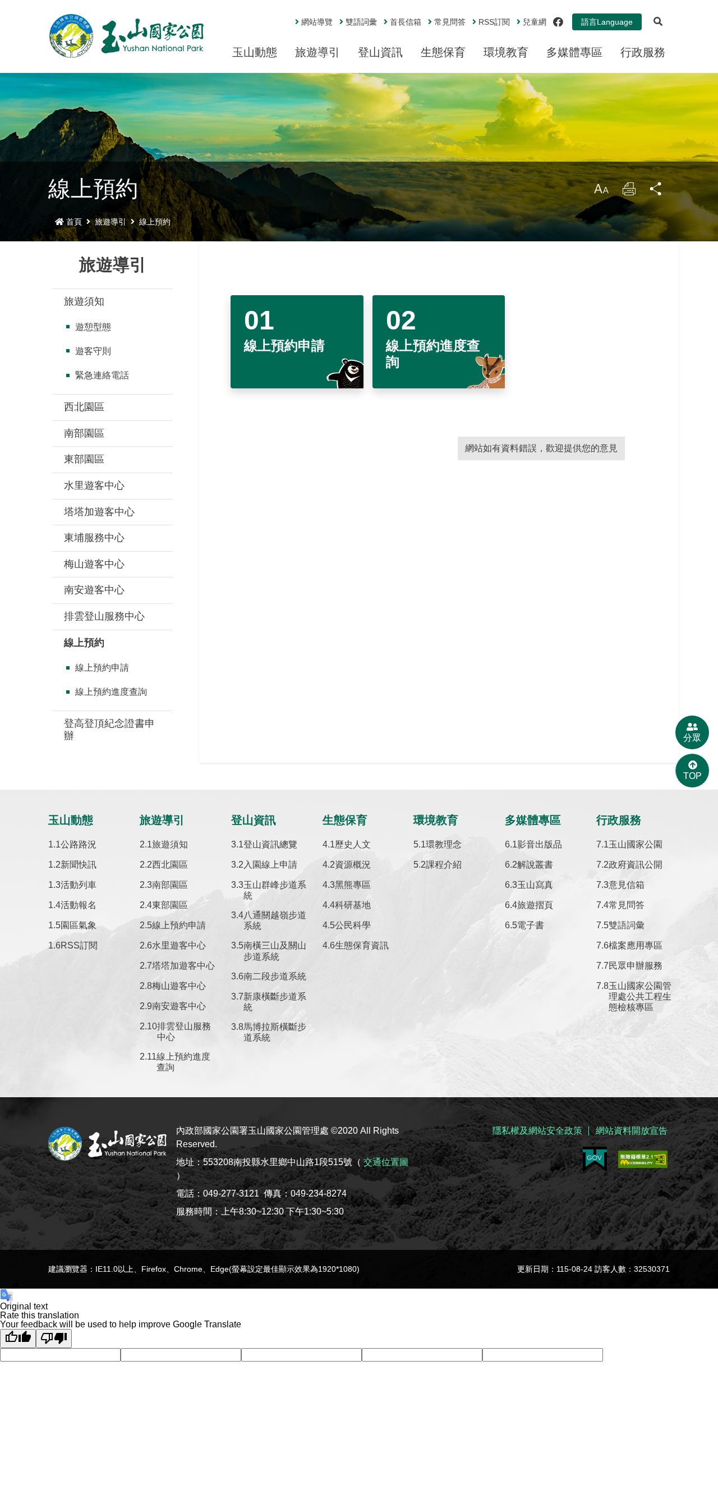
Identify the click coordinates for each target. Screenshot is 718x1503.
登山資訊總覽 (270, 844)
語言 (607, 21)
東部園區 (84, 459)
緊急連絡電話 (102, 375)
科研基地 (353, 905)
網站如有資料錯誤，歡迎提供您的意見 (541, 448)
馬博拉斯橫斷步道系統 (274, 1032)
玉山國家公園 (635, 844)
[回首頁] (126, 35)
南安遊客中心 (94, 589)
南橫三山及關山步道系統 (274, 951)
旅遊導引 (317, 52)
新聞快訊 (78, 864)
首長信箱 (405, 22)
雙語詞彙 (361, 22)
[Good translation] (18, 1338)
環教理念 (444, 844)
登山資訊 (380, 52)
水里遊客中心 (94, 485)
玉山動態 (254, 52)
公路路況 (78, 844)
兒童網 (534, 22)
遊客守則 (93, 351)
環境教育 (506, 52)
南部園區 (84, 433)
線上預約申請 (102, 667)
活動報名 (78, 905)
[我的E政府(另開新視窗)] (595, 1159)
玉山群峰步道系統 (274, 890)
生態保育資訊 (362, 945)
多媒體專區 (574, 52)
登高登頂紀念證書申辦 (109, 729)
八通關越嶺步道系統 (274, 920)
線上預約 (155, 221)
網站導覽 (317, 22)
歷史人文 (353, 844)
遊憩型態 (93, 327)
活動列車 (78, 885)
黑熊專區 (353, 885)
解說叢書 (535, 864)
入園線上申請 (270, 864)
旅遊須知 (84, 301)
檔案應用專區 (635, 945)
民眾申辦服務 (635, 965)
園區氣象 (78, 925)
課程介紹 (444, 864)
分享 (656, 191)
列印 (628, 191)
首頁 (74, 221)
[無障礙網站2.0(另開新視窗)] (643, 1159)
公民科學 (353, 925)
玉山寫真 (535, 885)
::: (287, 17)
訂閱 (494, 22)
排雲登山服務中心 (104, 616)
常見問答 (450, 22)
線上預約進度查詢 (111, 691)
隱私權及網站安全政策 (537, 1130)
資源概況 (353, 864)
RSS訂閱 (79, 945)
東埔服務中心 (94, 537)
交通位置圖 (385, 1162)
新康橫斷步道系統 (274, 1002)
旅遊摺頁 (535, 905)
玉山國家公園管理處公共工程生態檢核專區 (640, 996)
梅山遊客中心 (94, 564)
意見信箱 (627, 885)
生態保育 (443, 52)
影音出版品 (539, 844)
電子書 (530, 925)
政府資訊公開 (635, 864)
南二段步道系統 (274, 976)
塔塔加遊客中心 (99, 511)
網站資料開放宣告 (632, 1130)
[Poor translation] (54, 1338)
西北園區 (84, 407)
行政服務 (642, 52)
